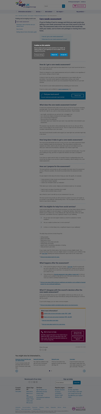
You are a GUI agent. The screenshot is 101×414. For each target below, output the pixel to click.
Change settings (39, 54)
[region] (51, 50)
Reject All (54, 54)
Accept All (63, 54)
